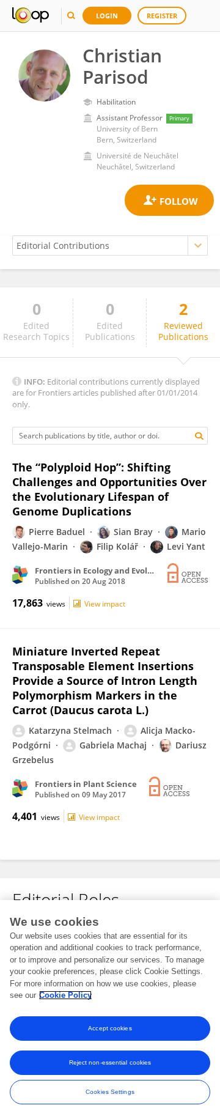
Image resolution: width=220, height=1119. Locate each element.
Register (162, 15)
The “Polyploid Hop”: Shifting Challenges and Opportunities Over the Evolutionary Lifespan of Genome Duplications (109, 489)
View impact (104, 604)
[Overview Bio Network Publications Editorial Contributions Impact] (110, 245)
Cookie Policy (65, 995)
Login (107, 15)
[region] (110, 1009)
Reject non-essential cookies (110, 1062)
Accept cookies (109, 1028)
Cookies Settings (110, 1091)
